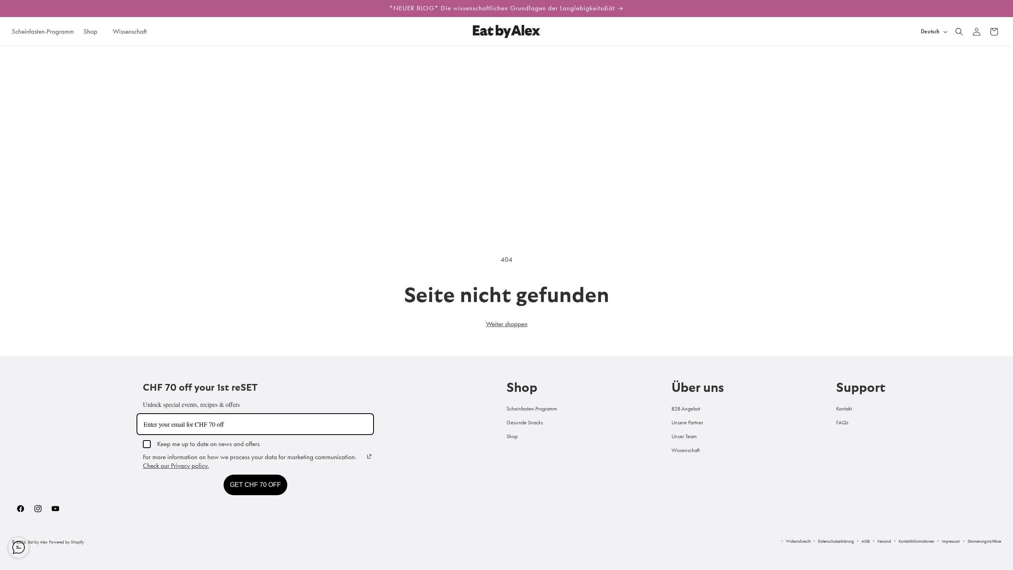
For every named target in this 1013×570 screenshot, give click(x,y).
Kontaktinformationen (916, 541)
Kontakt (844, 408)
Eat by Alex (37, 542)
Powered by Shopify (66, 542)
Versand (884, 541)
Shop (512, 436)
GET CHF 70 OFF (255, 484)
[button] (93, 31)
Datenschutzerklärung (836, 541)
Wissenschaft (686, 450)
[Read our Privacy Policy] (369, 456)
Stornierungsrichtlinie (984, 541)
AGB (865, 541)
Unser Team (684, 436)
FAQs (842, 422)
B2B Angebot (686, 408)
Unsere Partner (687, 422)
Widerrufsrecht (798, 541)
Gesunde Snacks (524, 422)
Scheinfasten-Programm (531, 408)
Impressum (951, 541)
